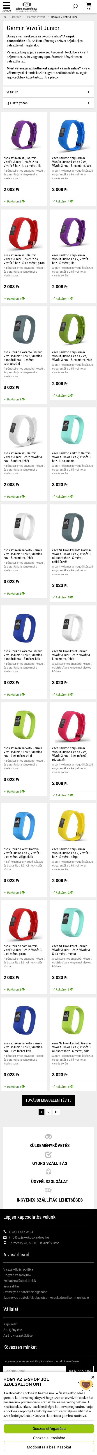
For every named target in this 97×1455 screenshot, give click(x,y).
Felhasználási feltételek (19, 1280)
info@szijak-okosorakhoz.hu (29, 1237)
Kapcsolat (10, 1324)
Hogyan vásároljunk (17, 1275)
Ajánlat (6, 10)
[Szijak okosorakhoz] (26, 6)
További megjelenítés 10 (48, 1100)
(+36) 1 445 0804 (21, 1232)
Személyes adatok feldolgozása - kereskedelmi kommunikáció (46, 1297)
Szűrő (14, 92)
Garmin (16, 17)
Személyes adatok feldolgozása (25, 1292)
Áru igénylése (12, 1330)
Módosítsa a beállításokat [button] (49, 1447)
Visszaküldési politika (18, 1269)
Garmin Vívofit (36, 17)
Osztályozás (19, 103)
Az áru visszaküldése (17, 1335)
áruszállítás (11, 1286)
